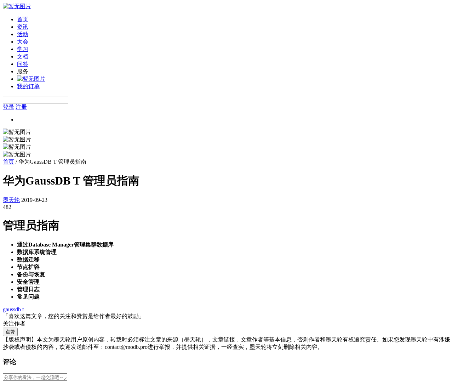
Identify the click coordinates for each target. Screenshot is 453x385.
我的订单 (28, 86)
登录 (8, 107)
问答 (22, 64)
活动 (22, 34)
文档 (22, 56)
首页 (22, 19)
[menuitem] (233, 19)
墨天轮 (11, 200)
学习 (22, 49)
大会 (22, 42)
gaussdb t (13, 309)
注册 (21, 107)
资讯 (22, 27)
